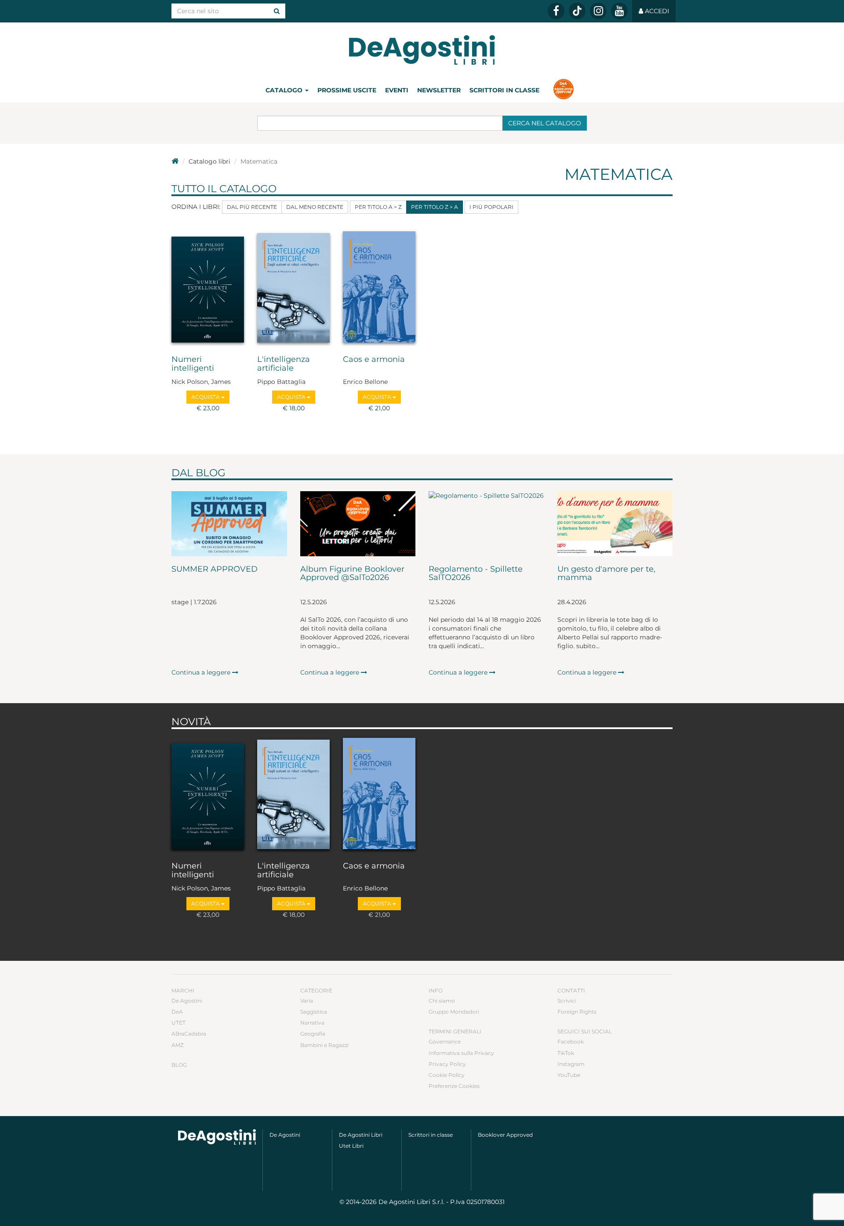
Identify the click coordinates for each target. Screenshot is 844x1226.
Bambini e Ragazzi (324, 1045)
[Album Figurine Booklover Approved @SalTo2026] (358, 523)
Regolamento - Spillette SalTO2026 (476, 574)
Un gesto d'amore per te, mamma (606, 574)
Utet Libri (351, 1145)
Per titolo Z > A (434, 207)
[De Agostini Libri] (174, 161)
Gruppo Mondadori (454, 1011)
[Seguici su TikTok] (577, 11)
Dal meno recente (314, 207)
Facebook (570, 1041)
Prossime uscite (346, 90)
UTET (178, 1022)
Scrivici (566, 1000)
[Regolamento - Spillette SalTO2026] (486, 523)
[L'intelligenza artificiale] (293, 287)
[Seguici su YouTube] (619, 11)
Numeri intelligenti (192, 364)
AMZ (177, 1045)
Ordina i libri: (195, 207)
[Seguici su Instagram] (598, 11)
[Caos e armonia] (379, 287)
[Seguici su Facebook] (556, 11)
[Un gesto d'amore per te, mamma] (615, 523)
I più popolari (491, 207)
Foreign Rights (577, 1011)
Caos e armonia (374, 359)
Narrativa (312, 1022)
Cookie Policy (447, 1075)
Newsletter (439, 90)
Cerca (544, 123)
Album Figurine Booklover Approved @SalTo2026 (352, 574)
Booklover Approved (505, 1134)
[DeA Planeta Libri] (217, 1137)
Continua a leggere (201, 672)
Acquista (206, 397)
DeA (177, 1011)
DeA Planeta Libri (422, 50)
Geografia (312, 1033)
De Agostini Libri (360, 1134)
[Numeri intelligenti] (207, 287)
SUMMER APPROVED (214, 569)
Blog (179, 1065)
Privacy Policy (447, 1064)
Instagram (571, 1064)
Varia (306, 1000)
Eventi (396, 90)
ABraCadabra (188, 1033)
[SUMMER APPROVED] (229, 523)
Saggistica (313, 1011)
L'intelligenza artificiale (283, 364)
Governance (445, 1041)
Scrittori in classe (504, 90)
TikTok (565, 1053)
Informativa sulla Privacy (461, 1053)
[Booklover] (563, 90)
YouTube (568, 1075)
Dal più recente (252, 207)
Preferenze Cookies (454, 1086)
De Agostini (186, 1000)
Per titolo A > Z (378, 207)
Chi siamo (442, 1000)
